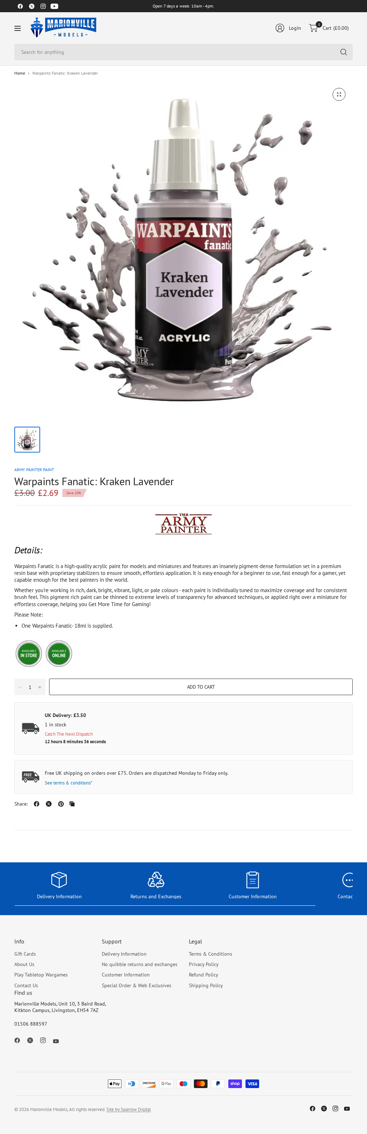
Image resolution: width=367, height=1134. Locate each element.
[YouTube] (54, 6)
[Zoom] (339, 94)
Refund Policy (203, 974)
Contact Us (26, 985)
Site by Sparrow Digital (128, 1109)
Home (19, 73)
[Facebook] (20, 6)
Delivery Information (124, 954)
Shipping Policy (206, 985)
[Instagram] (43, 6)
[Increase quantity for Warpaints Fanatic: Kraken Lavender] (39, 687)
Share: (21, 803)
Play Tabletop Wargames (41, 974)
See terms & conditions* (68, 783)
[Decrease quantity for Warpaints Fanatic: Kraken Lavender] (20, 687)
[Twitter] (31, 6)
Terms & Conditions (210, 954)
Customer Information (126, 974)
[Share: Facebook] (36, 804)
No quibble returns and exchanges (139, 964)
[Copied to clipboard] (72, 804)
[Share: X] (48, 804)
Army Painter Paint (34, 469)
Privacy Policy (204, 964)
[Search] (344, 52)
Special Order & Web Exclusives (136, 985)
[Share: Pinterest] (61, 804)
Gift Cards (25, 954)
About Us (24, 964)
